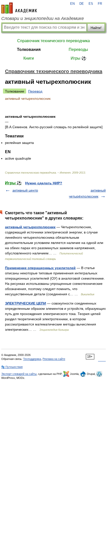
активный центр (25, 190)
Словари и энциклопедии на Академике (42, 18)
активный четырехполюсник (30, 227)
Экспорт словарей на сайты (19, 373)
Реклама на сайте (54, 358)
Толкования (29, 49)
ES (91, 3)
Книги (28, 58)
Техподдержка (32, 358)
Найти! (96, 28)
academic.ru (19, 7)
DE (81, 3)
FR (100, 3)
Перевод (35, 91)
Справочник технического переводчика (53, 41)
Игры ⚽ (78, 58)
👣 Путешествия (12, 366)
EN (72, 3)
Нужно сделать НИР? (43, 183)
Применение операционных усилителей (40, 268)
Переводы (78, 49)
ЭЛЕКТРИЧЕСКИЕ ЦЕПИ (25, 303)
